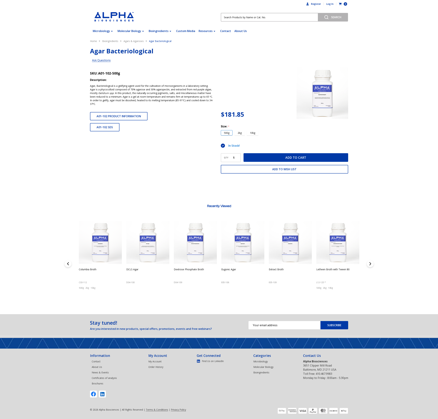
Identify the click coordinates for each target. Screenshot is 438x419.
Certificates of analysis (104, 378)
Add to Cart (295, 157)
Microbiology (101, 31)
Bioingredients (158, 31)
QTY (226, 158)
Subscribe (334, 325)
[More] (112, 31)
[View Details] (82, 303)
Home (93, 41)
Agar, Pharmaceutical (185, 269)
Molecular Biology (129, 31)
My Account (157, 355)
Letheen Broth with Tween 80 (142, 269)
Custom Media (185, 31)
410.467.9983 (324, 374)
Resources (206, 31)
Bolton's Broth (277, 269)
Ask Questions (101, 60)
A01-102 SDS (105, 127)
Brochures (97, 383)
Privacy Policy (178, 409)
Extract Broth (86, 269)
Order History (155, 367)
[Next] (370, 263)
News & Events (100, 372)
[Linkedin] (102, 394)
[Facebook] (93, 394)
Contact (225, 31)
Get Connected (209, 355)
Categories (262, 355)
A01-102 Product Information (119, 116)
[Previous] (68, 263)
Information (100, 355)
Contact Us (312, 355)
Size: (225, 126)
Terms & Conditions (157, 409)
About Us (240, 31)
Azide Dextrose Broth (233, 269)
